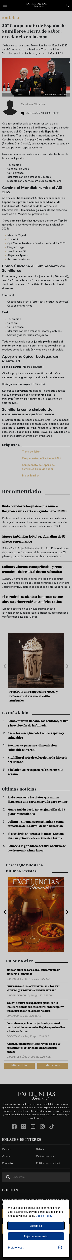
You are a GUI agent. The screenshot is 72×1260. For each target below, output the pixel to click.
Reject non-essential (36, 1236)
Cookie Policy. (44, 1216)
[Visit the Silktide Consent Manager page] (60, 1248)
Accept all (36, 1226)
